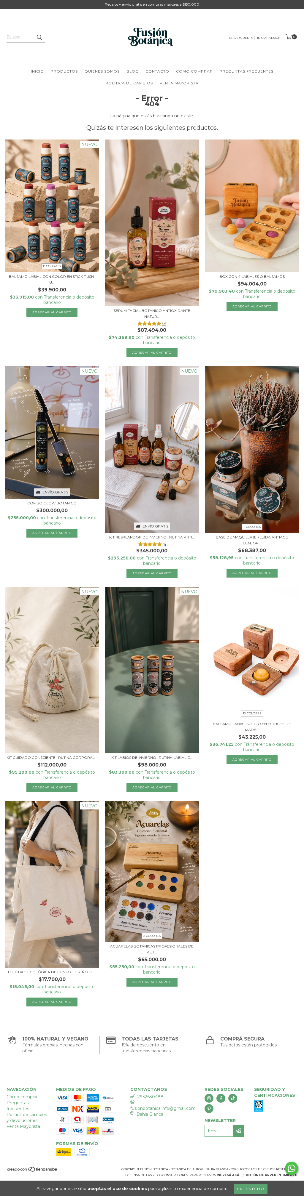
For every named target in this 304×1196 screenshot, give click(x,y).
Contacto (157, 71)
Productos (64, 71)
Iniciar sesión (269, 38)
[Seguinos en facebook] (220, 1098)
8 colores (52, 266)
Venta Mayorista (179, 83)
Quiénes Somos (102, 71)
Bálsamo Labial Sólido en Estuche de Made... (252, 727)
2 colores (152, 936)
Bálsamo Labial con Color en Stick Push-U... (52, 279)
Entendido (251, 1189)
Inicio (37, 71)
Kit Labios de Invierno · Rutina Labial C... (152, 757)
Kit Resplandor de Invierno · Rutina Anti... (152, 537)
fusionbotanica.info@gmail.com (163, 1108)
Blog (132, 71)
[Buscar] (39, 37)
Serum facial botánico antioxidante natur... (152, 313)
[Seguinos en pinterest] (209, 1108)
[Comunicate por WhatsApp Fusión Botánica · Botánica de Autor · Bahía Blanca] (291, 1168)
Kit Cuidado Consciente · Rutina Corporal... (52, 757)
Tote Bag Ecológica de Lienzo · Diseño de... (52, 972)
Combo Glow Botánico (52, 503)
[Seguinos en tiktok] (232, 1098)
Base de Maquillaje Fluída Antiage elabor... (252, 540)
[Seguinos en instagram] (209, 1098)
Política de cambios (129, 83)
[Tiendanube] (32, 1171)
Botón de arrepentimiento (271, 1175)
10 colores (252, 713)
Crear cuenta (241, 38)
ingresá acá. (228, 1175)
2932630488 (150, 1096)
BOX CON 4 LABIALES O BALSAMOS (252, 276)
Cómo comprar (194, 71)
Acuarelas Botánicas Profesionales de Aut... (152, 949)
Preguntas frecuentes (246, 71)
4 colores (252, 527)
